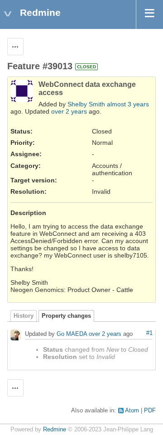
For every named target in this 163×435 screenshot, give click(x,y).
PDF (150, 410)
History (24, 316)
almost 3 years (128, 104)
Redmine (54, 429)
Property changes (66, 316)
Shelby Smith (86, 104)
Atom (132, 410)
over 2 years (69, 111)
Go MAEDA (72, 334)
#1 (149, 333)
